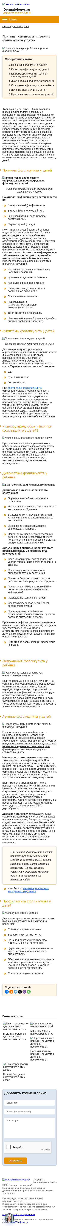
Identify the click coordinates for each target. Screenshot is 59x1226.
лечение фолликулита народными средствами (28, 890)
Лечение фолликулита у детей (28, 89)
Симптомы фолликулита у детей (30, 69)
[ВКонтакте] (7, 992)
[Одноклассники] (11, 992)
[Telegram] (15, 992)
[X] (20, 992)
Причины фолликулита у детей (29, 64)
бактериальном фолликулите (25, 388)
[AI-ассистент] (9, 1218)
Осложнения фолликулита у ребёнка (32, 85)
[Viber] (24, 992)
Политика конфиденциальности (18, 1214)
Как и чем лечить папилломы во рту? (41, 1032)
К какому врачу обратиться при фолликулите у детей (29, 75)
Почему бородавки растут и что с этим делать (14, 1077)
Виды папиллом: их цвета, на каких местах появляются (14, 1036)
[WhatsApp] (29, 992)
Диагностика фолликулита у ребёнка (32, 81)
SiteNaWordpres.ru (18, 1222)
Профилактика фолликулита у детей (32, 94)
